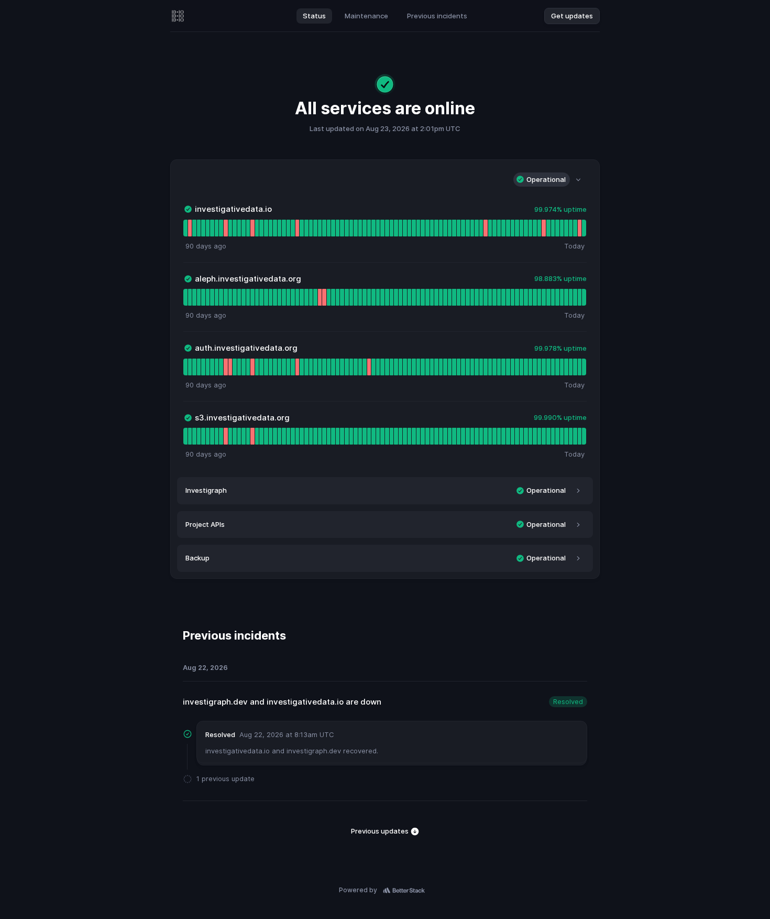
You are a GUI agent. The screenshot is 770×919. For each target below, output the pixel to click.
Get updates (572, 16)
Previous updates (380, 831)
